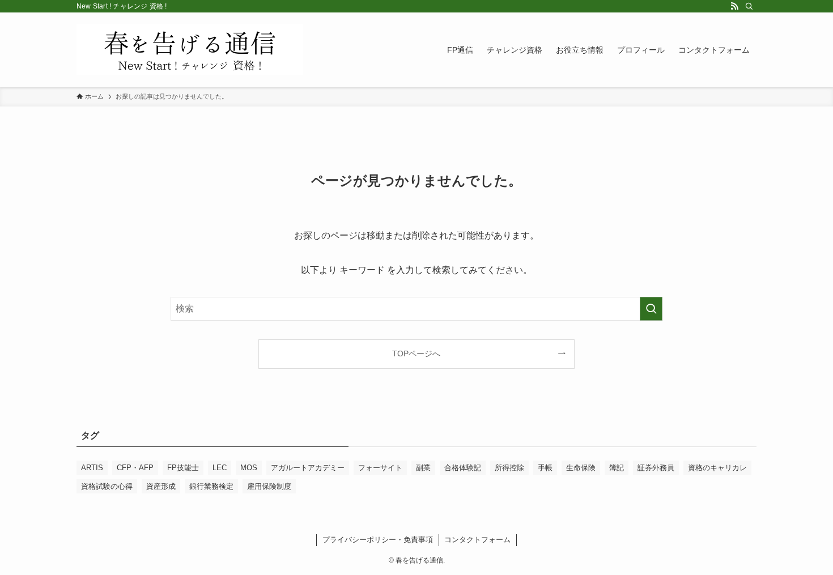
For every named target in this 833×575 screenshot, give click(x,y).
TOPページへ (416, 353)
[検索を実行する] (651, 309)
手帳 (545, 467)
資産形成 (161, 486)
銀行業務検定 (211, 486)
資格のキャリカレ (717, 467)
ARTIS (92, 467)
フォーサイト (380, 467)
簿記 (616, 467)
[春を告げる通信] (189, 50)
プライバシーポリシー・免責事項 (377, 539)
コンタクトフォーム (477, 539)
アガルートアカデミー (308, 467)
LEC (219, 467)
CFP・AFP (135, 467)
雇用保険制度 (269, 486)
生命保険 (581, 467)
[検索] (749, 6)
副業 (423, 467)
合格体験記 (462, 467)
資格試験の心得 (107, 486)
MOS (248, 467)
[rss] (734, 6)
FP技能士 (183, 467)
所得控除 (509, 467)
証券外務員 (656, 467)
